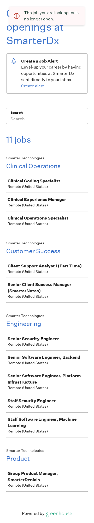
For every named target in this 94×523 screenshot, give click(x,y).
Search (16, 112)
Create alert (32, 85)
